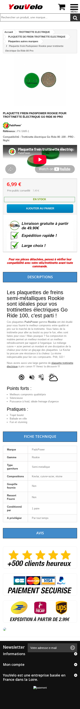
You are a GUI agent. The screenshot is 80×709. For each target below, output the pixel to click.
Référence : (9, 131)
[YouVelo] (26, 7)
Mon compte (13, 664)
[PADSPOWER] (12, 127)
